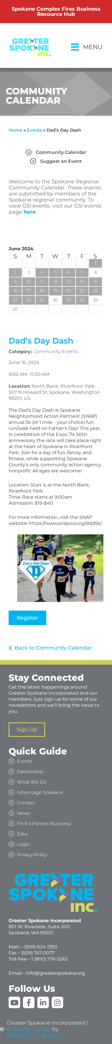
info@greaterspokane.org (55, 973)
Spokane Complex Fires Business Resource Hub (56, 11)
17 (29, 290)
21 (82, 290)
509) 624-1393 (41, 947)
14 (82, 281)
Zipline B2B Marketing (36, 1035)
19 (55, 290)
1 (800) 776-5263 (49, 959)
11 (41, 281)
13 (69, 281)
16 (15, 290)
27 (68, 300)
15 (95, 281)
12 (55, 281)
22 (95, 290)
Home (15, 130)
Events (34, 130)
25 (42, 300)
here (30, 212)
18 (42, 290)
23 (15, 300)
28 (82, 300)
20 (68, 290)
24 (28, 300)
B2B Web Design (29, 1029)
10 (28, 281)
